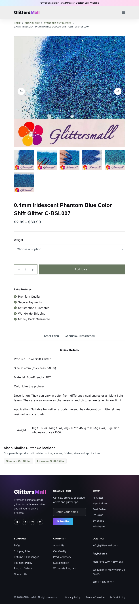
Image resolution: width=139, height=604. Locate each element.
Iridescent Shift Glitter (50, 461)
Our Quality (60, 551)
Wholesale (99, 526)
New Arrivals (100, 503)
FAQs (17, 545)
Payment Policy (23, 562)
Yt (32, 521)
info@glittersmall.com (105, 545)
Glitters (30, 491)
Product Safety (23, 568)
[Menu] (123, 12)
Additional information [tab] (80, 336)
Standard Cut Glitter (18, 461)
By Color (98, 514)
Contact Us (20, 574)
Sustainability (61, 562)
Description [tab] (51, 336)
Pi (40, 521)
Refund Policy (117, 597)
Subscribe (63, 521)
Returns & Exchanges (26, 556)
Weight (18, 240)
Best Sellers (99, 509)
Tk (24, 521)
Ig (17, 521)
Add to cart (82, 269)
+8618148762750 (103, 582)
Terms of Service (95, 597)
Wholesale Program (64, 568)
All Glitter (98, 497)
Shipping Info (22, 551)
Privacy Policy (73, 597)
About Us (58, 545)
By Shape (98, 520)
